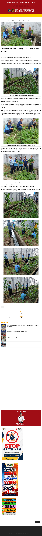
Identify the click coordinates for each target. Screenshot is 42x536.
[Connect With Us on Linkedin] (14, 6)
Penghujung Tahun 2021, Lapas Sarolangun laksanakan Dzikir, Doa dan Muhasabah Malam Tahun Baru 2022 (23, 337)
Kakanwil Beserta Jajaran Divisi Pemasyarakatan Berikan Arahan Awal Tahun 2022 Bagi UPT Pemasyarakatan (23, 326)
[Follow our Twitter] (22, 6)
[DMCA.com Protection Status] (32, 533)
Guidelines (22, 2)
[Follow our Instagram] (17, 6)
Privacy (13, 2)
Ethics (26, 2)
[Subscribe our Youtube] (25, 6)
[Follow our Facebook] (20, 6)
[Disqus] (21, 365)
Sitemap (33, 2)
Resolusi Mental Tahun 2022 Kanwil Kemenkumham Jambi (17, 331)
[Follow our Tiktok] (28, 6)
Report (29, 2)
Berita (2, 307)
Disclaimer (9, 2)
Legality (17, 2)
